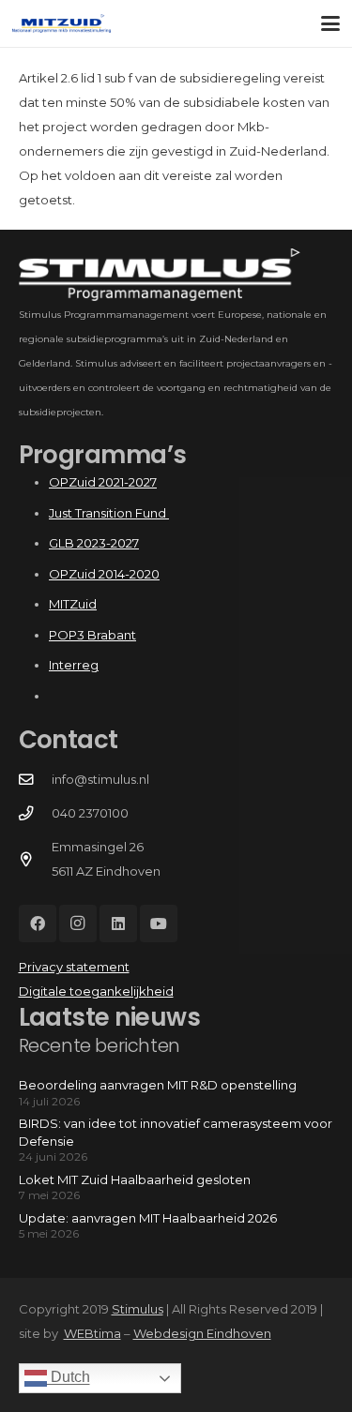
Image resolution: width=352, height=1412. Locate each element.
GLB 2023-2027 (94, 542)
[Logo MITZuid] (61, 23)
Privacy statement (74, 966)
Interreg (74, 664)
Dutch (68, 1378)
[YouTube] (158, 923)
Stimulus (137, 1308)
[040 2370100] (35, 813)
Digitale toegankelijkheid (96, 991)
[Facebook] (37, 923)
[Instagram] (78, 923)
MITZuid (73, 603)
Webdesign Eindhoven (202, 1333)
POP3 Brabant (92, 634)
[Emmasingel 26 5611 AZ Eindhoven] (35, 859)
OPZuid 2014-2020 (104, 573)
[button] (331, 23)
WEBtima (92, 1333)
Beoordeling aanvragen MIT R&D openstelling (158, 1084)
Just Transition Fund (109, 512)
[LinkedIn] (118, 923)
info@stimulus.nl (100, 779)
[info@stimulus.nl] (35, 780)
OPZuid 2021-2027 (103, 481)
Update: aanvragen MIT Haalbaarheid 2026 (148, 1217)
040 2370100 (90, 812)
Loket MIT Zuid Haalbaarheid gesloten (135, 1179)
